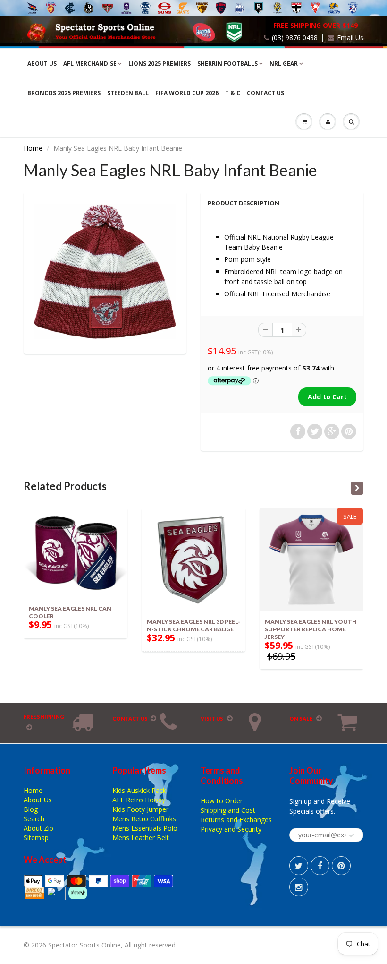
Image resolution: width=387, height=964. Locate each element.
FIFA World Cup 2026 (187, 93)
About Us (42, 64)
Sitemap (36, 837)
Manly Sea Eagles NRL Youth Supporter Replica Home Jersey (311, 629)
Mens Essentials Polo (144, 828)
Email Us (350, 38)
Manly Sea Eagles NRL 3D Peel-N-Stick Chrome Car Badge (193, 625)
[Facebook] (320, 865)
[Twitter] (298, 865)
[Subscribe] (351, 835)
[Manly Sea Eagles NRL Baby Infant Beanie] (105, 271)
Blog (31, 809)
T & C (232, 93)
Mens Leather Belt (140, 837)
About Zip (38, 828)
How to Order (222, 800)
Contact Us (265, 93)
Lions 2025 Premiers (159, 64)
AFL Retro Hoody (138, 799)
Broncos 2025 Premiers (64, 93)
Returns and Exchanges (236, 819)
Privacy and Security (231, 829)
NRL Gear (283, 64)
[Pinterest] (341, 865)
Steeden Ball (128, 93)
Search (34, 818)
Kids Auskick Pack (139, 790)
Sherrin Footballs (227, 64)
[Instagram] (298, 887)
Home (33, 148)
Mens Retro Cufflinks (144, 818)
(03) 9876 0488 (295, 38)
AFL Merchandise (90, 64)
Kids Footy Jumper (140, 809)
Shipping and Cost (228, 810)
